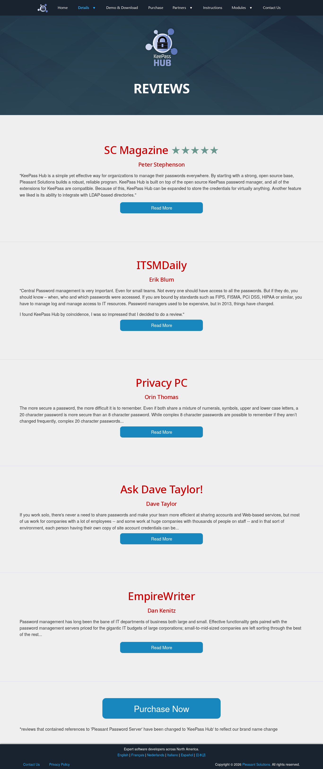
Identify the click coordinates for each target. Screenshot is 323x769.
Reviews (83, 57)
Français (137, 754)
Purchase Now (161, 708)
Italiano (172, 754)
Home (63, 7)
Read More (161, 208)
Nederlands (155, 754)
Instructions (212, 7)
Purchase (155, 7)
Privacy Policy (59, 764)
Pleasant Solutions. (256, 764)
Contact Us (272, 7)
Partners (179, 7)
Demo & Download (122, 7)
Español (187, 754)
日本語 (201, 754)
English (123, 754)
